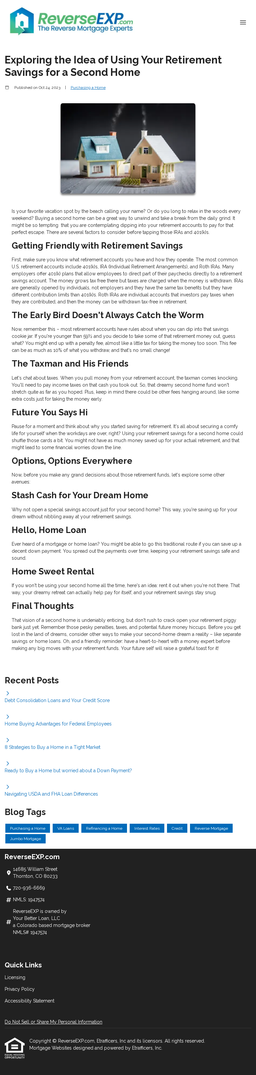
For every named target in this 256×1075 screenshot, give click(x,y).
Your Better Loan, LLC (36, 918)
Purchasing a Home (88, 87)
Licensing (15, 977)
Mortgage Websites (51, 1048)
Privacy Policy (20, 989)
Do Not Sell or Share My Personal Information (53, 1022)
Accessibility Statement (29, 1000)
